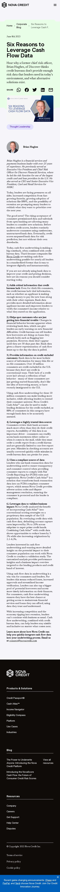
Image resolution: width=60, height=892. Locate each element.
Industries (12, 732)
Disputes (11, 828)
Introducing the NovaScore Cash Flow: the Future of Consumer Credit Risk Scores (21, 775)
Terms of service (14, 855)
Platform (11, 721)
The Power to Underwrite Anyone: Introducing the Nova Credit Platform (22, 763)
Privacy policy (14, 862)
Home (9, 25)
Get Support (13, 817)
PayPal (6, 883)
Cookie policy (13, 868)
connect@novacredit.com (23, 641)
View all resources (48, 761)
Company (11, 806)
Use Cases (12, 726)
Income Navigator (15, 709)
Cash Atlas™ (13, 704)
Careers (11, 811)
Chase (48, 880)
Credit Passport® (16, 698)
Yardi (17, 883)
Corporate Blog (21, 26)
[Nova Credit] (15, 5)
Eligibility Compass (16, 715)
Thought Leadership (20, 126)
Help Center (13, 823)
